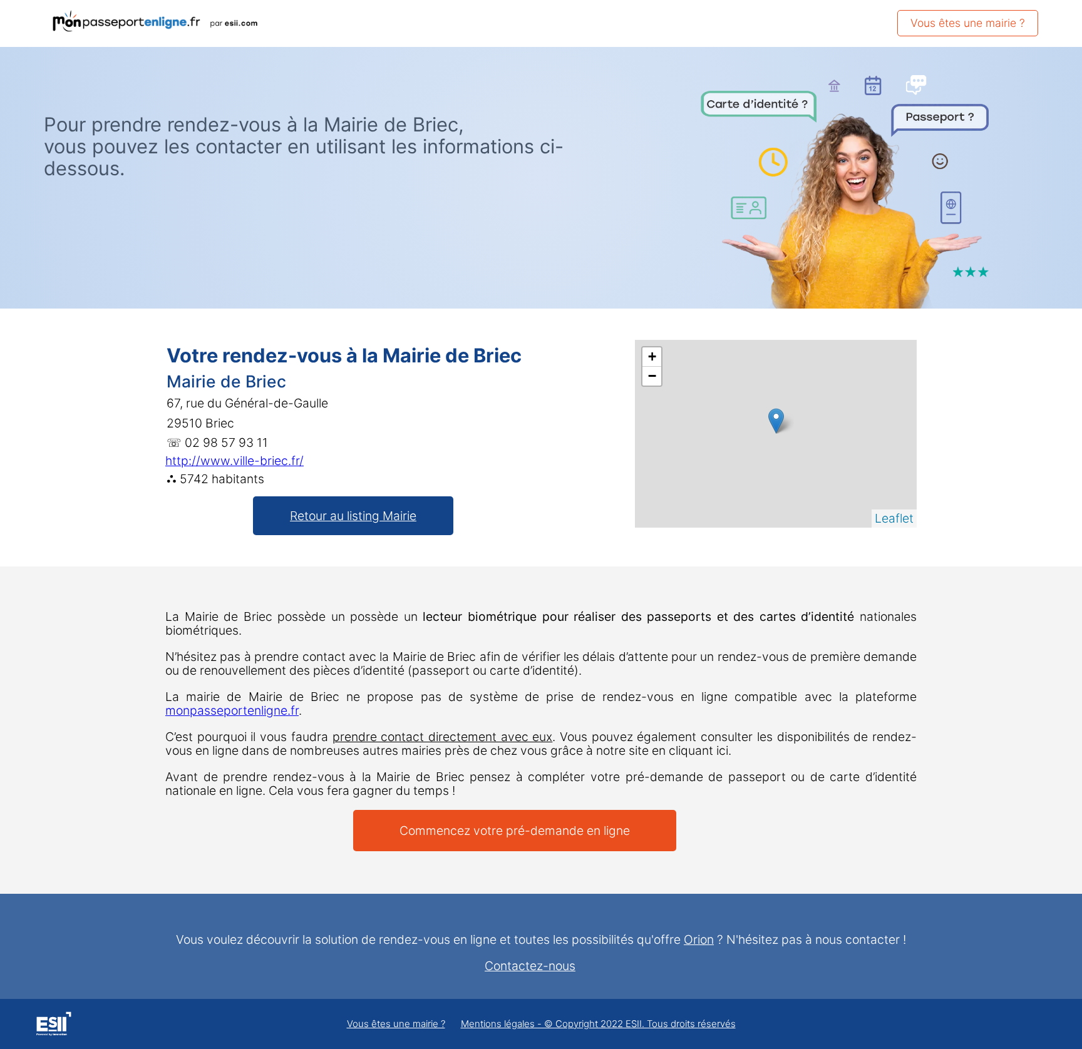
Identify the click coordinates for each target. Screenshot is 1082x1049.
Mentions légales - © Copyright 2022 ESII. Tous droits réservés (598, 1024)
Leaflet (894, 518)
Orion (699, 939)
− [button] (652, 376)
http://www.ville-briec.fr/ (234, 460)
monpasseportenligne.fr (232, 710)
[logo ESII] (54, 1026)
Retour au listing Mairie (353, 515)
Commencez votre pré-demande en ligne (514, 830)
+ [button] (652, 356)
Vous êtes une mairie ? (967, 22)
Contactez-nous (530, 966)
